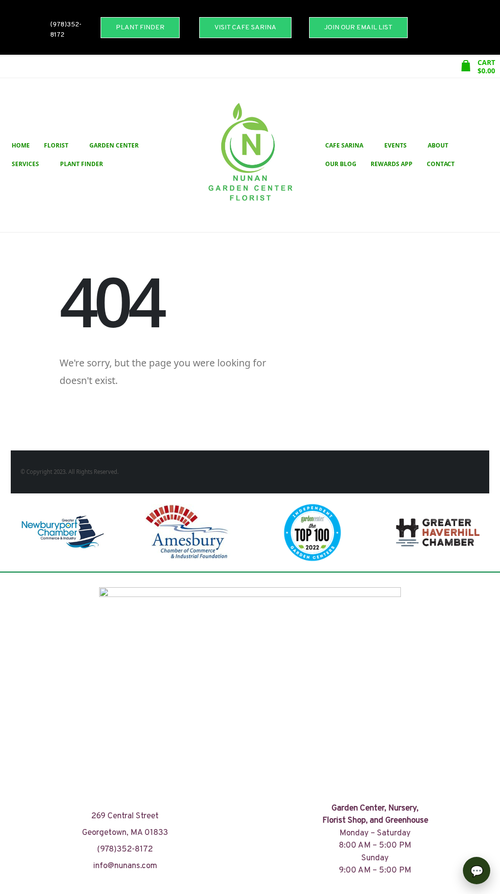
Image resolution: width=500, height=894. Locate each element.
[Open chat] (476, 870)
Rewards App (392, 164)
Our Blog (340, 164)
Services (25, 164)
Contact (441, 164)
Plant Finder (81, 164)
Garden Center (114, 145)
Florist (56, 145)
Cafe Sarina (344, 145)
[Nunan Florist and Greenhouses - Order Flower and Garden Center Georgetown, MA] (250, 155)
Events (395, 145)
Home (21, 145)
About (438, 145)
